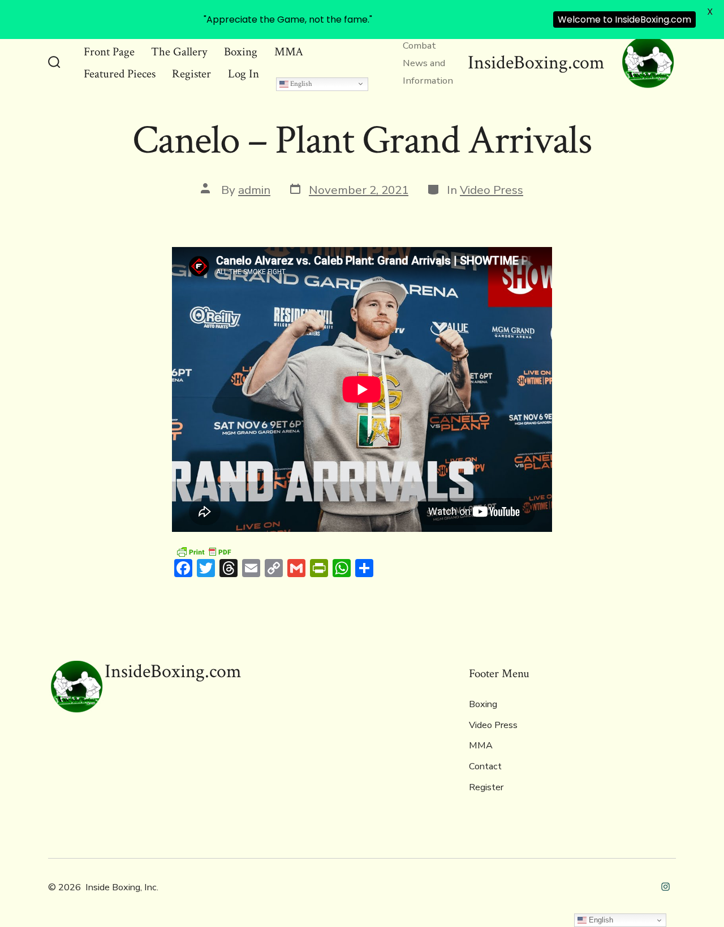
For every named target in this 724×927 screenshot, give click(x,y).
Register (191, 73)
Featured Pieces (120, 73)
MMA (288, 51)
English (300, 84)
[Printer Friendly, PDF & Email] (203, 550)
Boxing (240, 51)
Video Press (491, 190)
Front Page (109, 51)
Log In (243, 73)
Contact (485, 766)
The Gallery (179, 51)
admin (254, 190)
